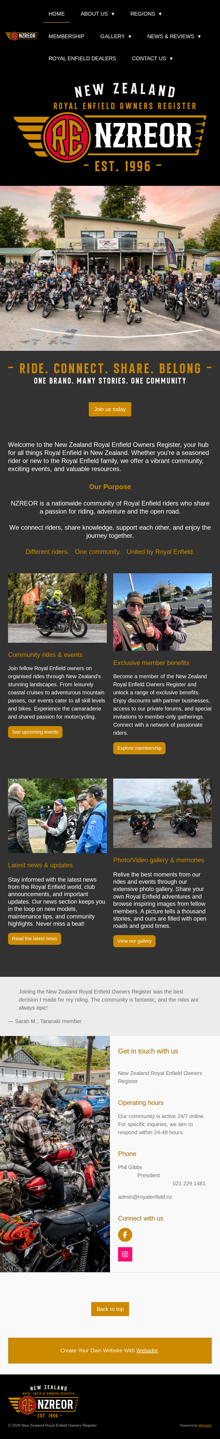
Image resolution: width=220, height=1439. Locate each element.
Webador (147, 1350)
